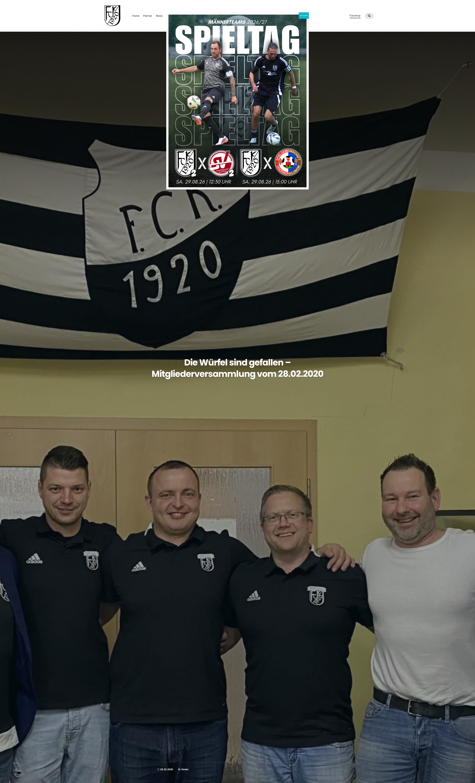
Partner (147, 15)
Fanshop (355, 15)
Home (135, 15)
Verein (184, 769)
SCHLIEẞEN (304, 15)
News (159, 15)
